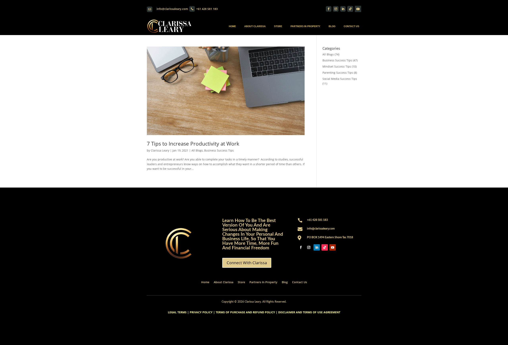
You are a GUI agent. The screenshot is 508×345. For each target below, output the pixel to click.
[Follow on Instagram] (336, 9)
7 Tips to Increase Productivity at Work (193, 143)
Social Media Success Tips (339, 79)
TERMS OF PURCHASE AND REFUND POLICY (245, 312)
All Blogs (197, 150)
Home (232, 26)
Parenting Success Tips (337, 72)
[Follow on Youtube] (358, 9)
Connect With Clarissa (247, 262)
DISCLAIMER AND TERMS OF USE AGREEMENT (309, 312)
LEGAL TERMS (177, 312)
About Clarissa (255, 26)
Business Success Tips (219, 150)
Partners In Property (305, 26)
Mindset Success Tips (336, 66)
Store (278, 26)
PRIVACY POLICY (201, 312)
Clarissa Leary (160, 150)
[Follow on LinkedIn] (343, 9)
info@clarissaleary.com (172, 9)
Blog (332, 26)
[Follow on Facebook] (328, 9)
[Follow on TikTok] (350, 9)
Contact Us (351, 26)
